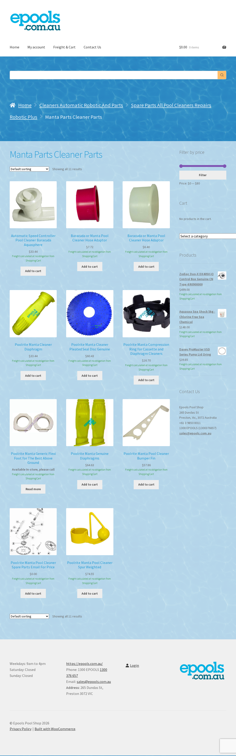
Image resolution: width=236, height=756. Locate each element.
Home (14, 47)
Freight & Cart (64, 47)
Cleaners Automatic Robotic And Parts (81, 105)
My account (36, 47)
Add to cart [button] (33, 271)
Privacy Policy (20, 728)
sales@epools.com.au (195, 433)
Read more (33, 489)
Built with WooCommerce (55, 728)
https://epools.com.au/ (84, 663)
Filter (202, 175)
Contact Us (92, 47)
